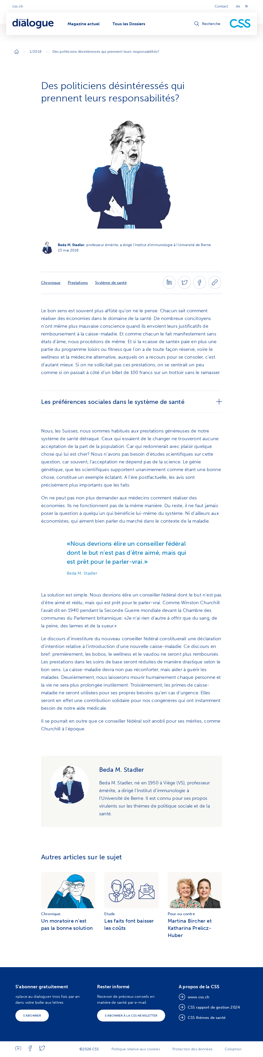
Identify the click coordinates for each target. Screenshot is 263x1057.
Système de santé (110, 282)
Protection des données (192, 1049)
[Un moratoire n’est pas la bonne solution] (68, 891)
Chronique (50, 282)
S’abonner (32, 1015)
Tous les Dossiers (128, 23)
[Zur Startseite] (16, 51)
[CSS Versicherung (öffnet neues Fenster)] (240, 24)
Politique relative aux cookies (135, 1049)
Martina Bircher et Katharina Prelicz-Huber (190, 928)
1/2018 (36, 51)
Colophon (233, 1049)
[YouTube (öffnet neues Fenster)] (18, 1049)
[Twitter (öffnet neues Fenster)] (184, 287)
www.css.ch (199, 997)
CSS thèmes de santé (207, 1017)
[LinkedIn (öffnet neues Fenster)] (169, 287)
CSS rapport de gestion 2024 (214, 1007)
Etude (109, 914)
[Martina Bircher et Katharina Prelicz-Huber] (195, 891)
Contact (221, 6)
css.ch (17, 6)
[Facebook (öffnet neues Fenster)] (199, 287)
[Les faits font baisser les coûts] (131, 891)
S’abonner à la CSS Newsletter (131, 1015)
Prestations (78, 282)
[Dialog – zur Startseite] (33, 24)
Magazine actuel (84, 23)
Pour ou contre (181, 914)
